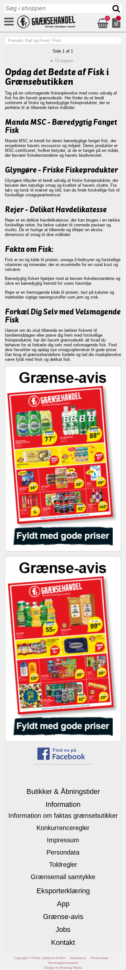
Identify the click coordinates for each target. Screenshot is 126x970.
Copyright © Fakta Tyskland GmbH (39, 958)
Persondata (63, 852)
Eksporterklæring (63, 891)
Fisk (57, 40)
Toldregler (63, 864)
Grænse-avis (63, 917)
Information (63, 804)
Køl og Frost (37, 40)
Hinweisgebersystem (63, 963)
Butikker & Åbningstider (63, 791)
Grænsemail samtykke (63, 876)
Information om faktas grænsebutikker (63, 815)
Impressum (63, 840)
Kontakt (63, 942)
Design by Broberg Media (63, 967)
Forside (15, 40)
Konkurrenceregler (63, 827)
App (63, 904)
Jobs (63, 929)
